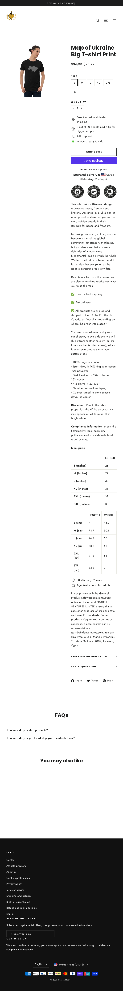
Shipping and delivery (18, 896)
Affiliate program (16, 866)
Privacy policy (14, 884)
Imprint (10, 914)
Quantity (78, 102)
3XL (76, 92)
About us (11, 872)
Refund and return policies (21, 908)
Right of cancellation (18, 902)
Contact (10, 860)
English (39, 964)
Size (74, 76)
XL (98, 83)
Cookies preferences (18, 878)
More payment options (93, 169)
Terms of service (15, 890)
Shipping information (89, 656)
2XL (108, 83)
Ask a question (83, 666)
